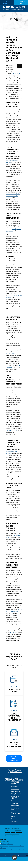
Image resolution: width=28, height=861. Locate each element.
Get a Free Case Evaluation (14, 758)
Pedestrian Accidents (16, 791)
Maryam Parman (14, 800)
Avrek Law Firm (14, 803)
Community (13, 816)
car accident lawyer (11, 112)
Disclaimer (7, 832)
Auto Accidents (14, 786)
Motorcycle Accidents (16, 793)
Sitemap (13, 832)
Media (12, 818)
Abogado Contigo (15, 805)
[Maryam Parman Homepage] (14, 8)
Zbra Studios (13, 835)
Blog (12, 812)
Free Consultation (15, 821)
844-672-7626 (22, 2)
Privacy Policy (18, 830)
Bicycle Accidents (15, 789)
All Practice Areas (15, 796)
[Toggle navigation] (7, 11)
